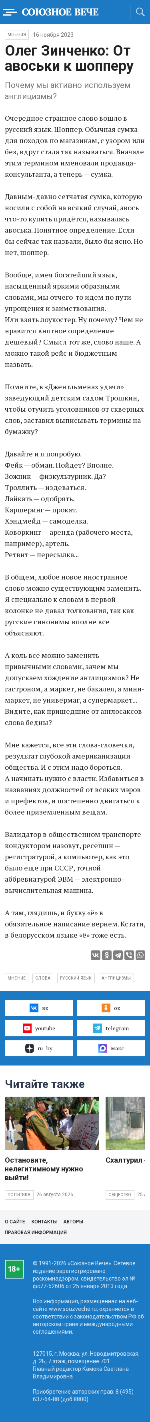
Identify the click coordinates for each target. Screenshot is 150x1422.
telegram (117, 1028)
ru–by (45, 1048)
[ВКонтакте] (95, 955)
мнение (17, 978)
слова (42, 978)
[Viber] (129, 955)
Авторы (73, 1222)
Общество (120, 1195)
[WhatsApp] (140, 955)
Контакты (44, 1222)
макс (117, 1048)
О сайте (15, 1222)
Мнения (17, 34)
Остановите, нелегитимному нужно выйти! (44, 1169)
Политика (19, 1195)
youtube (45, 1028)
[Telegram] (118, 955)
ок (117, 1008)
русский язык (76, 978)
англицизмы (116, 978)
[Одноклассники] (107, 955)
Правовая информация (36, 1232)
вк (45, 1008)
